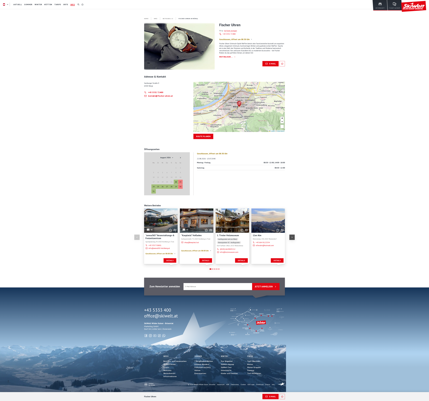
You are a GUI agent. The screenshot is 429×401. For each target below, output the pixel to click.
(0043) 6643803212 (227, 249)
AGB (227, 384)
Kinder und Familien (229, 373)
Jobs (273, 384)
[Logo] (413, 6)
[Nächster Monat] (180, 157)
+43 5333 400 (157, 310)
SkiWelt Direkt (169, 364)
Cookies (243, 384)
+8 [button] (151, 229)
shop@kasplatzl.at (191, 242)
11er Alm (257, 235)
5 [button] (218, 269)
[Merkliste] (82, 4)
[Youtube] (155, 335)
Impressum (220, 384)
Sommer (198, 356)
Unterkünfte (226, 370)
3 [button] (214, 269)
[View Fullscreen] (282, 126)
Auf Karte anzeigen (230, 31)
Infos (165, 356)
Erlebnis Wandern (202, 364)
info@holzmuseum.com (229, 252)
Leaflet (272, 131)
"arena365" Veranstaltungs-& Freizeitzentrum (159, 237)
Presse (267, 384)
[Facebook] (146, 335)
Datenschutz (235, 384)
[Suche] (78, 4)
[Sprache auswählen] (6, 4)
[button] (179, 46)
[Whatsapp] (164, 335)
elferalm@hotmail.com (265, 245)
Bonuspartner (200, 373)
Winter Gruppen (254, 367)
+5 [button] (187, 229)
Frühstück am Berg (202, 367)
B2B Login (251, 384)
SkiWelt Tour (226, 367)
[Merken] (282, 63)
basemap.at (280, 131)
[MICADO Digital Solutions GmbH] (149, 384)
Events (166, 367)
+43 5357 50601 (154, 245)
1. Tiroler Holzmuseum (228, 235)
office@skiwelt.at (161, 316)
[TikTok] (159, 335)
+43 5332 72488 (229, 34)
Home (146, 18)
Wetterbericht (169, 373)
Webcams (167, 370)
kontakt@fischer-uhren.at (160, 96)
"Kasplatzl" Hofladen (191, 235)
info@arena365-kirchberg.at (159, 248)
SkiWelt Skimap (227, 364)
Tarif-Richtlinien (254, 373)
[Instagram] (150, 335)
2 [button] (212, 269)
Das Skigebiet (227, 361)
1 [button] (210, 269)
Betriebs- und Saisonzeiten (174, 361)
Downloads (260, 384)
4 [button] (216, 269)
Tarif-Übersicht (253, 361)
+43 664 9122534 (263, 242)
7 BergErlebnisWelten (204, 361)
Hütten (197, 370)
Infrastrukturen (170, 376)
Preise (250, 356)
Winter (224, 356)
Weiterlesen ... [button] (226, 57)
